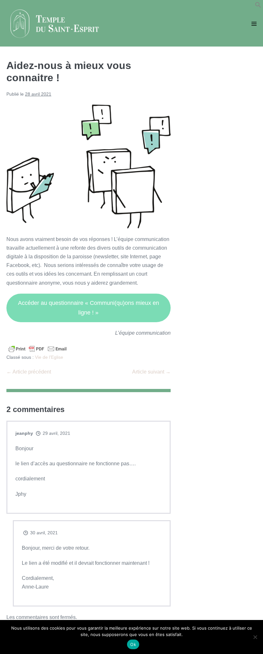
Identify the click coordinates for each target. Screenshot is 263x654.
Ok (133, 644)
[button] (258, 6)
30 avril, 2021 (44, 532)
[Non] (255, 637)
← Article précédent (28, 371)
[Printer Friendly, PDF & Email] (37, 348)
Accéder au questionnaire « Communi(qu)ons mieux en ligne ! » (88, 308)
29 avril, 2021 (56, 433)
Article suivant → (151, 371)
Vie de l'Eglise (49, 357)
